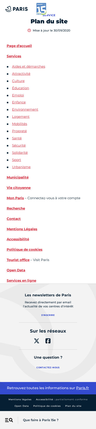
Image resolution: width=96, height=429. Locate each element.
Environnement (25, 109)
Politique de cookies (47, 405)
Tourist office (18, 260)
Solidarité (20, 152)
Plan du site (73, 405)
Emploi (18, 95)
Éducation (20, 88)
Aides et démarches (28, 66)
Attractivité (21, 74)
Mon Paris (15, 198)
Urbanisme (21, 167)
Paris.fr (82, 388)
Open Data (22, 405)
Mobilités (19, 124)
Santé (17, 138)
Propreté (19, 131)
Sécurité (19, 145)
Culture (18, 81)
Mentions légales (19, 399)
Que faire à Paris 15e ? (40, 420)
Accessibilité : (62, 399)
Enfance (19, 102)
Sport (16, 160)
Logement (20, 116)
